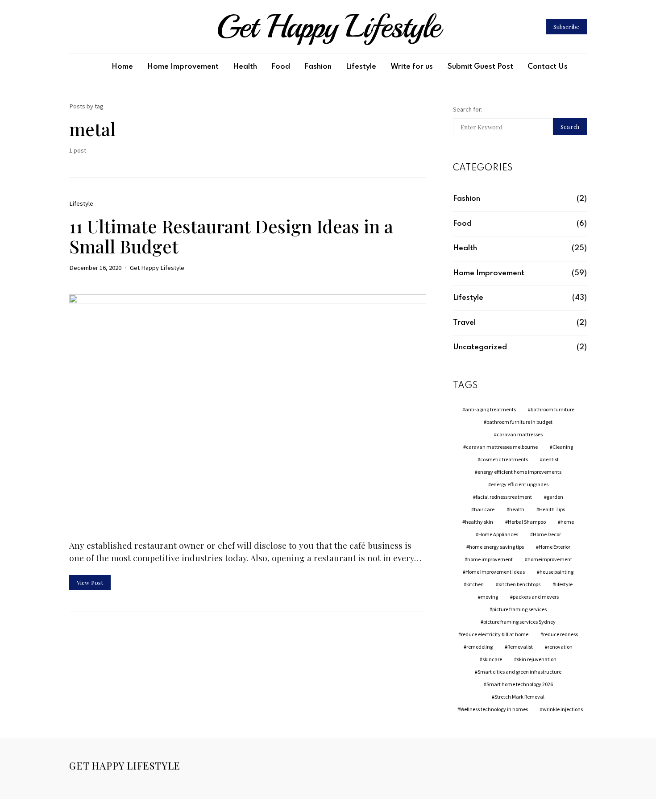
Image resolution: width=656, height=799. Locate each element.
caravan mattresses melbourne (502, 446)
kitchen (475, 584)
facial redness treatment (504, 496)
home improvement (490, 559)
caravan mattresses (520, 434)
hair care (484, 509)
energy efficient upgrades (519, 484)
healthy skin (479, 521)
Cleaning (562, 446)
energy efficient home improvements (519, 471)
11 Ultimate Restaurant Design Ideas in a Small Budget (231, 236)
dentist (551, 459)
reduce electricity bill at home (494, 634)
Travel (464, 323)
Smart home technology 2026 (519, 684)
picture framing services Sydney (519, 621)
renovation (560, 646)
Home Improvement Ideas (495, 571)
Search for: (467, 109)
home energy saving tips (496, 546)
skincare (492, 659)
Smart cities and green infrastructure (519, 671)
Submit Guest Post (480, 66)
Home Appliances (498, 534)
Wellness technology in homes (494, 709)
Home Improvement (183, 66)
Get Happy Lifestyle (328, 27)
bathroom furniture (552, 409)
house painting (556, 571)
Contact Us (547, 66)
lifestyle (564, 584)
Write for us (411, 66)
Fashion (318, 66)
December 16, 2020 (95, 268)
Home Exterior (554, 546)
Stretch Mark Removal (519, 696)
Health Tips (552, 509)
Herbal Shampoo (527, 521)
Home (122, 66)
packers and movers (536, 596)
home (567, 521)
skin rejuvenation (536, 659)
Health (245, 66)
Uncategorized (480, 347)
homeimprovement (549, 559)
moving (489, 596)
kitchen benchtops (519, 584)
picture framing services (519, 609)
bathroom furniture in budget (519, 421)
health (516, 509)
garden (555, 496)
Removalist (520, 646)
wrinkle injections (563, 709)
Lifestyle (361, 66)
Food (280, 66)
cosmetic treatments (504, 459)
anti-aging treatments (490, 409)
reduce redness (560, 634)
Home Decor (547, 534)
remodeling (479, 646)
